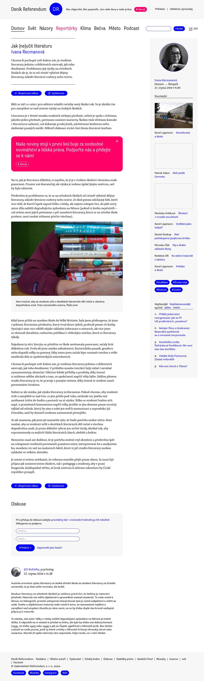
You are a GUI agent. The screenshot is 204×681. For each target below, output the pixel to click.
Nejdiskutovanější (180, 304)
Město (115, 28)
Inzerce (173, 659)
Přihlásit (160, 9)
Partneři (18, 662)
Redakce (41, 659)
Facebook (18, 672)
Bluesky (161, 659)
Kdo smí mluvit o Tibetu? (173, 366)
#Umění (176, 289)
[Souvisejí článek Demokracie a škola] (174, 116)
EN (196, 28)
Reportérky (66, 28)
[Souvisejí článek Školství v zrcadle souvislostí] (174, 196)
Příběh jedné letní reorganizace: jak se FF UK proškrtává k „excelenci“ (171, 318)
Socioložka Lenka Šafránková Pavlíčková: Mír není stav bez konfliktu (173, 345)
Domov (18, 28)
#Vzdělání (162, 282)
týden (167, 307)
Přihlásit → (25, 547)
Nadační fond (145, 659)
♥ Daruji (140, 9)
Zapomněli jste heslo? (49, 547)
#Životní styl (180, 282)
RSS (64, 672)
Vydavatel (75, 659)
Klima (85, 28)
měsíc (176, 307)
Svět (32, 28)
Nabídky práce (125, 659)
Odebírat (181, 9)
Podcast (131, 28)
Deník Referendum (28, 9)
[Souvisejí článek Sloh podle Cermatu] (174, 156)
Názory (46, 28)
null (184, 659)
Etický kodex (92, 659)
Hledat (179, 28)
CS (190, 28)
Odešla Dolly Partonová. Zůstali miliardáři (171, 357)
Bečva (100, 28)
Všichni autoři (58, 659)
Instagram (51, 672)
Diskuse (108, 659)
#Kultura (161, 289)
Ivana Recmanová (27, 52)
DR (56, 9)
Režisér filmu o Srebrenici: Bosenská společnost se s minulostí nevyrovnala (172, 332)
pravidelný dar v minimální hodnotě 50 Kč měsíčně (80, 519)
